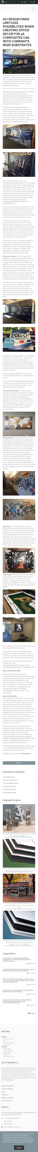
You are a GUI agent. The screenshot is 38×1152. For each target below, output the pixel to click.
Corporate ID (7, 1052)
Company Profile (8, 1039)
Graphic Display (7, 1050)
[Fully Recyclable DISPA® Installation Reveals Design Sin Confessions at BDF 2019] (19, 818)
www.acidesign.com (19, 91)
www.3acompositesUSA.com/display (14, 96)
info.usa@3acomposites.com (12, 667)
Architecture (6, 1048)
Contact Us (6, 1044)
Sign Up (25, 2)
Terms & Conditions (7, 1086)
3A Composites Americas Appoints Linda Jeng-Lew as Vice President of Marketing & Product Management (19, 970)
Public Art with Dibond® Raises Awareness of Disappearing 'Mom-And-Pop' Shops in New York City (19, 905)
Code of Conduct (6, 1100)
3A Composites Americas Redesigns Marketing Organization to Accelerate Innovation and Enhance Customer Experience (17, 959)
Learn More (9, 1080)
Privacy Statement (7, 1089)
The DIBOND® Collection (9, 792)
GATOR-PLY (7, 1054)
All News (32, 1013)
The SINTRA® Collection (9, 786)
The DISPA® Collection (9, 777)
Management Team (8, 1042)
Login (33, 2)
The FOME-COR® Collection (10, 780)
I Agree (19, 1148)
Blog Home (19, 763)
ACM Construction (8, 1056)
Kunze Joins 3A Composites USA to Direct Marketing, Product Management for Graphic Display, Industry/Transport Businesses (17, 1001)
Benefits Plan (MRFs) (7, 1097)
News (5, 1041)
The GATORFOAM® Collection (11, 783)
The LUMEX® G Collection (10, 789)
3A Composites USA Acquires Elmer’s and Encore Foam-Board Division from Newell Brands (18, 990)
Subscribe (4, 1094)
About (3, 1092)
